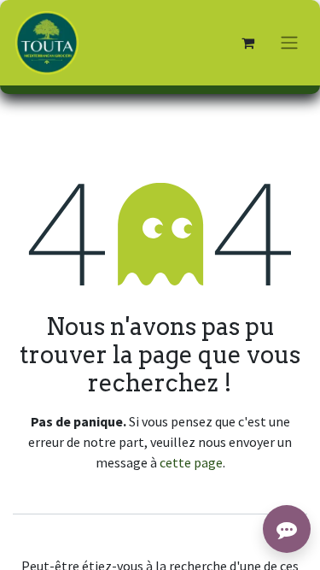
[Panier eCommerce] (247, 43)
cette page (191, 462)
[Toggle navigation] (289, 43)
